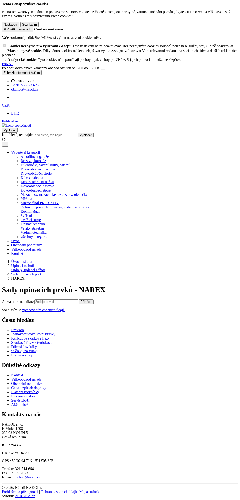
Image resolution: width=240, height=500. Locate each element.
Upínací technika (33, 224)
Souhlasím (29, 24)
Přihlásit (86, 302)
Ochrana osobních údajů (59, 492)
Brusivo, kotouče (33, 161)
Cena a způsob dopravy (28, 388)
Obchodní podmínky (26, 245)
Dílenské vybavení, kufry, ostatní (45, 165)
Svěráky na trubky (24, 351)
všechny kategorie (34, 237)
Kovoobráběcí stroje (36, 190)
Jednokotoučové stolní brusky (33, 334)
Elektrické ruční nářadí (37, 182)
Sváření (26, 216)
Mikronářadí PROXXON (40, 203)
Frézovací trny (22, 355)
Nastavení (11, 24)
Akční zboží (20, 405)
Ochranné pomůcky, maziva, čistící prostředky (55, 207)
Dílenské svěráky (24, 347)
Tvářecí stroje (31, 220)
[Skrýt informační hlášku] (103, 69)
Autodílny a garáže (35, 157)
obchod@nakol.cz (27, 477)
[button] (6, 105)
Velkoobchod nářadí (26, 249)
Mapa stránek (89, 492)
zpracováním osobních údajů (43, 310)
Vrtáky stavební (32, 228)
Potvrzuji (8, 64)
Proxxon (17, 330)
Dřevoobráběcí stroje (36, 173)
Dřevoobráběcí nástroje (38, 169)
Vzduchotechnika (34, 232)
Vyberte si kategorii (25, 152)
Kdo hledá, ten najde (17, 135)
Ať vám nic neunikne (18, 302)
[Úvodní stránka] (16, 125)
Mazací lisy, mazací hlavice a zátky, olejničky (54, 194)
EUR (15, 113)
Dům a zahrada (32, 178)
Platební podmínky (25, 392)
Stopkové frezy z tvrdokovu (31, 342)
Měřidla (26, 199)
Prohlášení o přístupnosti (20, 492)
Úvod (15, 241)
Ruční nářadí (30, 211)
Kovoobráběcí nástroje (37, 186)
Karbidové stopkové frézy (30, 338)
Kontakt (17, 254)
